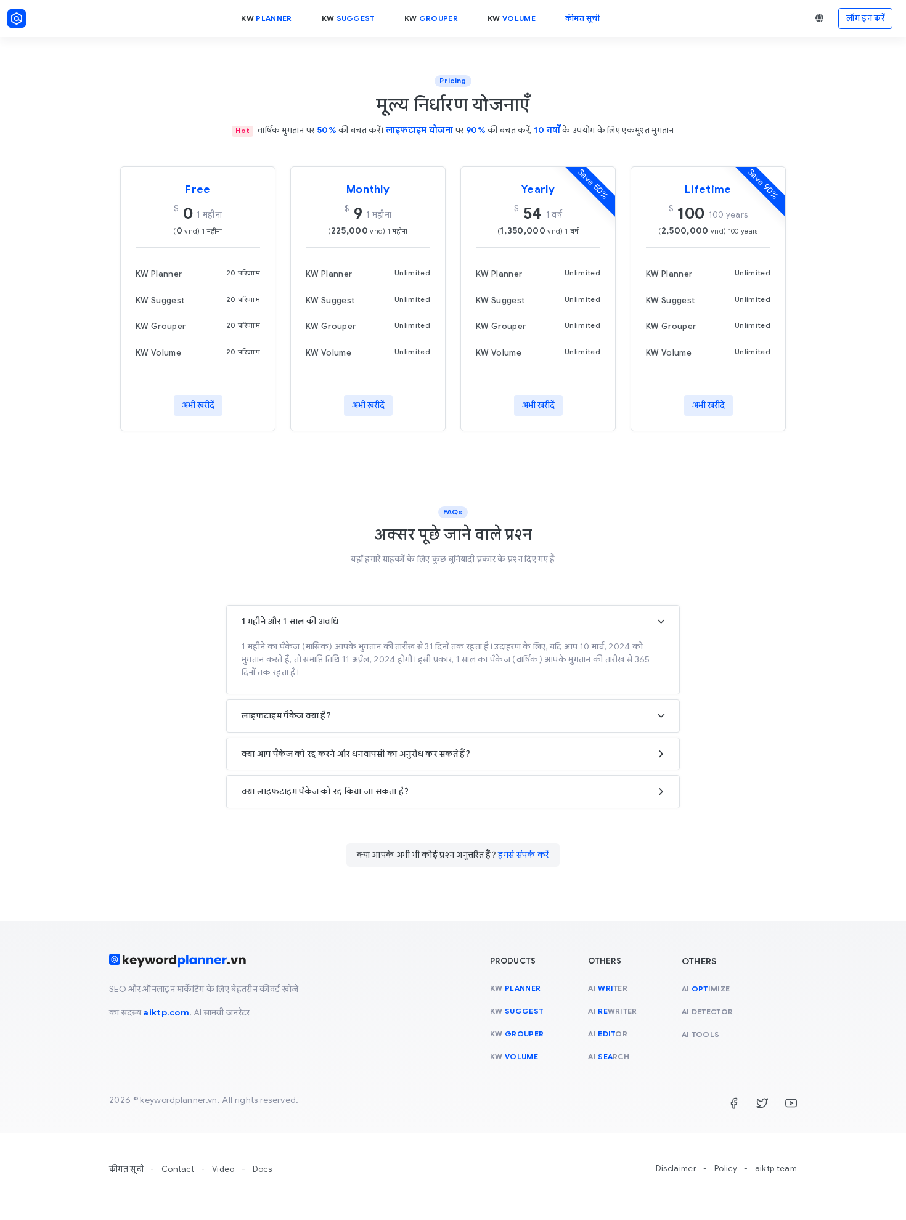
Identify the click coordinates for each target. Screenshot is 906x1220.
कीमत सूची (126, 1169)
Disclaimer (676, 1168)
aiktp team (776, 1168)
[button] (819, 18)
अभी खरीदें (198, 405)
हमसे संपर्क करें (523, 854)
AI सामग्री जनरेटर (222, 1012)
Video (223, 1169)
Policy (725, 1168)
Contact (177, 1169)
